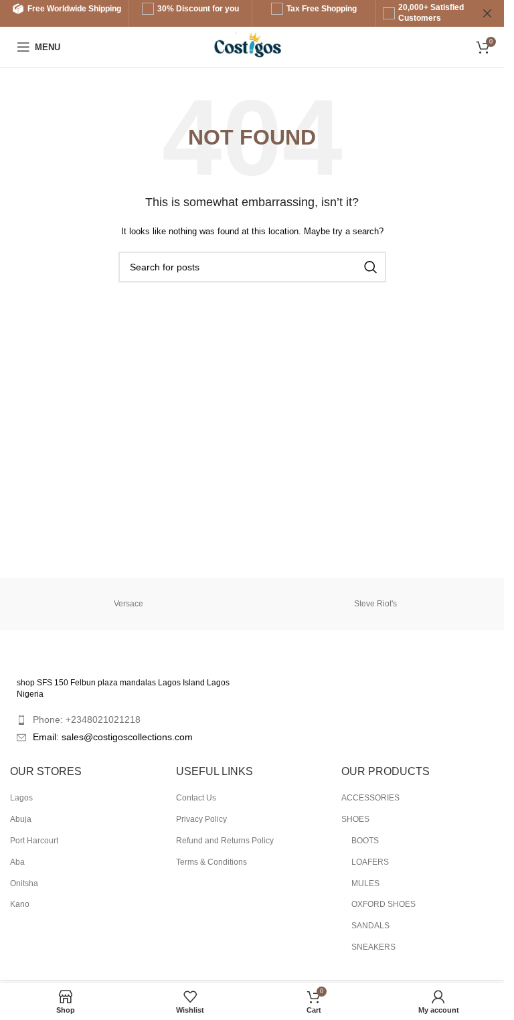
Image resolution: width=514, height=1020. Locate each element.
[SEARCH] (370, 267)
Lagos (21, 797)
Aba (17, 862)
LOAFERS (370, 862)
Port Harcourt (34, 840)
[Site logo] (252, 46)
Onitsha (24, 883)
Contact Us (196, 797)
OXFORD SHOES (383, 904)
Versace (128, 603)
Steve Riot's (375, 603)
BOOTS (365, 840)
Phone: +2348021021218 (87, 719)
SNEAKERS (373, 947)
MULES (365, 883)
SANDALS (370, 925)
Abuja (20, 819)
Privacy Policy (201, 819)
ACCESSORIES (370, 797)
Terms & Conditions (211, 862)
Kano (19, 904)
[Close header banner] (487, 13)
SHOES (355, 819)
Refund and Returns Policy (225, 840)
